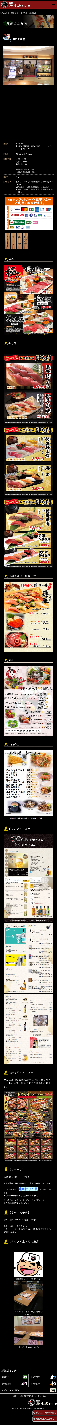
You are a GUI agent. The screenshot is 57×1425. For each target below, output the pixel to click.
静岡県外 (5, 1377)
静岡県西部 (35, 1384)
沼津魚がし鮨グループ (26, 1408)
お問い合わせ (41, 1396)
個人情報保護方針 (26, 1396)
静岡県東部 (35, 1377)
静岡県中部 (6, 1384)
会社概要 (13, 1396)
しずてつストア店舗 (10, 1390)
